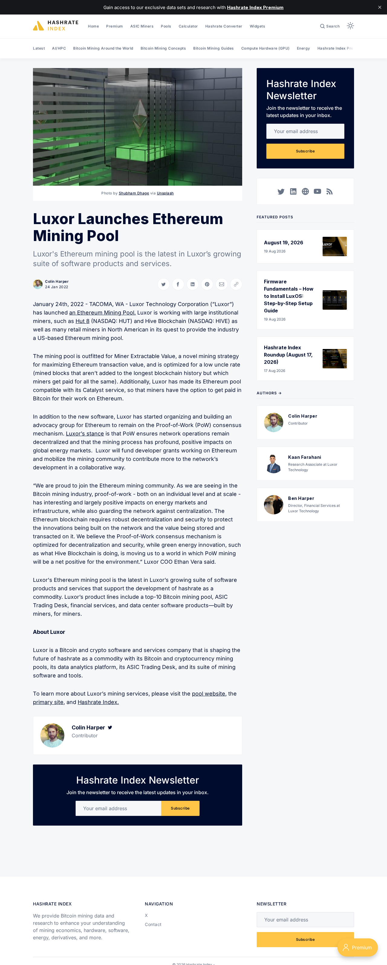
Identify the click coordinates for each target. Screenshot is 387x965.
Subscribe (180, 808)
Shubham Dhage (134, 193)
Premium (114, 26)
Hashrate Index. (98, 702)
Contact (153, 924)
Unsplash (165, 193)
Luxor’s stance (85, 433)
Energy (303, 48)
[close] (380, 7)
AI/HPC (59, 48)
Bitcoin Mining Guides (213, 48)
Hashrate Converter (223, 26)
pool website (208, 693)
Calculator (188, 26)
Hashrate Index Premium (340, 48)
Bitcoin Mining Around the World (103, 48)
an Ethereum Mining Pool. (102, 312)
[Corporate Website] (305, 191)
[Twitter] (110, 727)
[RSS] (330, 191)
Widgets (257, 26)
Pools (166, 26)
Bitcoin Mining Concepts (163, 48)
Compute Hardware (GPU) (265, 48)
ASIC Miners (142, 26)
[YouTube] (317, 191)
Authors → (269, 393)
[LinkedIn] (293, 191)
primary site (48, 702)
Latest (39, 48)
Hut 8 (82, 321)
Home (93, 26)
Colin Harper (57, 281)
